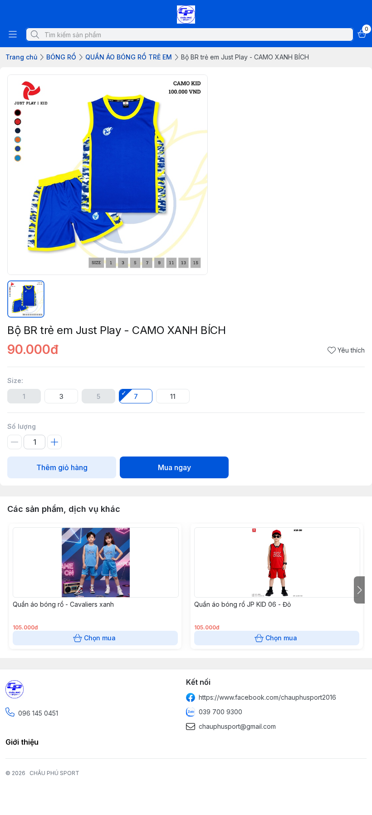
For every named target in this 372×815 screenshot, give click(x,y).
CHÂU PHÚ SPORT (54, 773)
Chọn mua (100, 638)
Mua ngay (174, 467)
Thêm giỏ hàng (62, 467)
